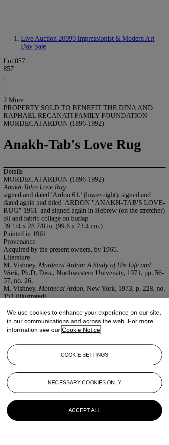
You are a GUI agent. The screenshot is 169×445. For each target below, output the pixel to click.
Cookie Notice (81, 329)
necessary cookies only (84, 383)
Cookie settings (84, 355)
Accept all (84, 410)
